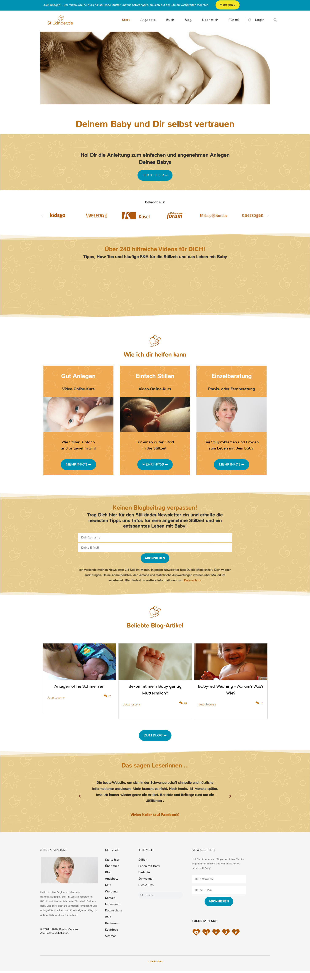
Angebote (148, 20)
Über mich (210, 20)
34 (185, 703)
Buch (170, 20)
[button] (275, 20)
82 (110, 696)
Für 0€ (234, 20)
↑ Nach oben (155, 961)
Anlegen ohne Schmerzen (79, 686)
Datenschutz (192, 580)
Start (126, 20)
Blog (188, 20)
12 (261, 703)
